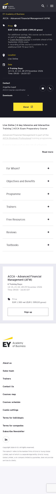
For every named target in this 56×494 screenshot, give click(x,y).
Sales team (8, 370)
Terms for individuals (13, 417)
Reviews (11, 232)
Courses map (9, 394)
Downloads (8, 95)
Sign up (28, 311)
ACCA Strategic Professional (17, 138)
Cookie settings (10, 409)
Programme (13, 194)
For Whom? (13, 168)
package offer (25, 37)
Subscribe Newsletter (13, 431)
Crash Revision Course (20, 39)
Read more (47, 151)
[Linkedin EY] (6, 439)
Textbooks (12, 245)
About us (7, 362)
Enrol (26, 106)
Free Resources (15, 219)
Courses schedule (11, 401)
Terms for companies (13, 425)
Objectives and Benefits (20, 181)
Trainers (11, 206)
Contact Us (8, 386)
